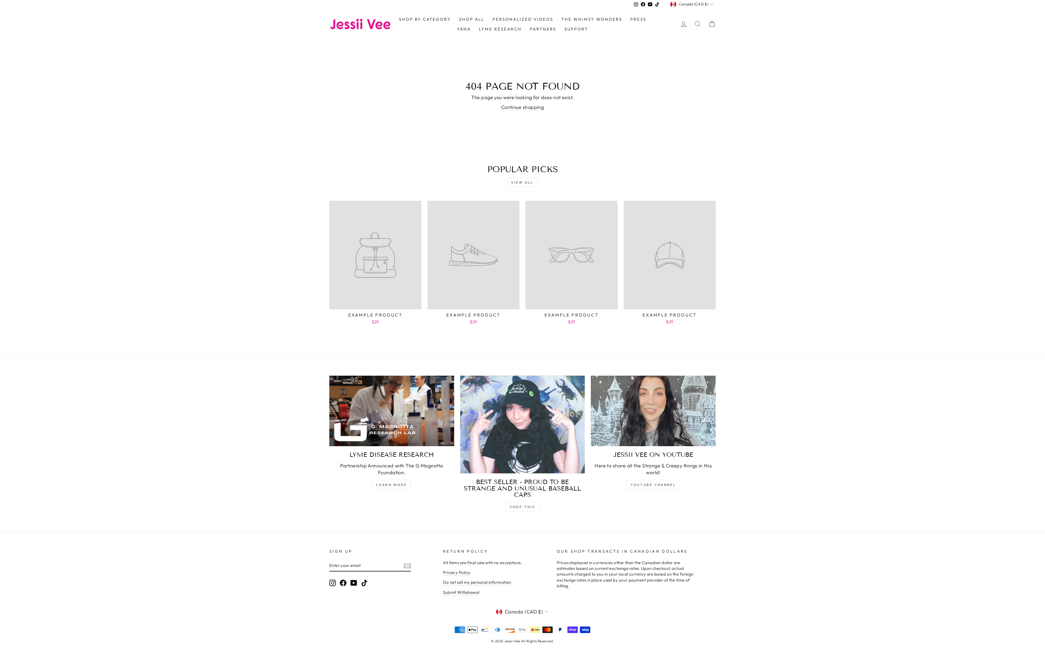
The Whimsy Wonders (591, 19)
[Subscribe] (407, 565)
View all (522, 182)
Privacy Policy (456, 572)
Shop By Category (425, 19)
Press (638, 19)
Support (576, 29)
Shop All (471, 19)
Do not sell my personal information (477, 582)
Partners (543, 29)
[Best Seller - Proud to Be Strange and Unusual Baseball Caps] (522, 425)
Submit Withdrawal (461, 592)
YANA (464, 29)
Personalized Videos (523, 19)
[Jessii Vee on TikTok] (364, 583)
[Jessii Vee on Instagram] (332, 583)
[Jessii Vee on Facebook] (343, 583)
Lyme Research (500, 29)
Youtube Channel (653, 485)
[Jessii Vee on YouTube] (653, 411)
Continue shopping (522, 107)
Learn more (391, 485)
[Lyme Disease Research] (391, 411)
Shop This (522, 507)
